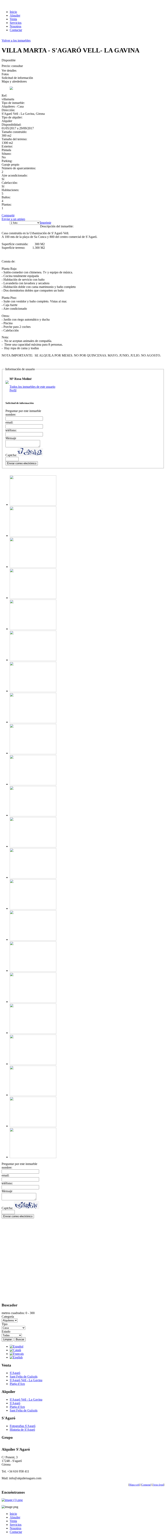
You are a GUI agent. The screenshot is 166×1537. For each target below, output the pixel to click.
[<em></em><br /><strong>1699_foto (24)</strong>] (33, 722)
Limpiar (7, 1339)
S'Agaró (15, 1373)
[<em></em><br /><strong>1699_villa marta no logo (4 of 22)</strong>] (33, 1001)
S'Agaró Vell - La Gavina (26, 1380)
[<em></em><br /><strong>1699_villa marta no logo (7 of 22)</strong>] (33, 1095)
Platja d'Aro (17, 1383)
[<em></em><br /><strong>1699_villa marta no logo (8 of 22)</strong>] (33, 1126)
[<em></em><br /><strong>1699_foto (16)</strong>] (33, 628)
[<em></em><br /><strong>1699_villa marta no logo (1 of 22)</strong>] (33, 939)
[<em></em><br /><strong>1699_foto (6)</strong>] (33, 815)
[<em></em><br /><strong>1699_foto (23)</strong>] (33, 691)
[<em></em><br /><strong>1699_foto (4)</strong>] (33, 784)
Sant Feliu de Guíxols (23, 1376)
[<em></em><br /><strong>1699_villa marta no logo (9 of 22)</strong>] (33, 1157)
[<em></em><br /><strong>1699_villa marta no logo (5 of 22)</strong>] (33, 1032)
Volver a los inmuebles (16, 40)
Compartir (8, 215)
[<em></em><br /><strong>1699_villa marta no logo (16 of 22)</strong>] (33, 970)
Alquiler (15, 15)
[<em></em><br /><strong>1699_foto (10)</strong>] (33, 535)
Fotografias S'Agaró (22, 1426)
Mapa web (134, 1484)
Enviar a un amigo (13, 219)
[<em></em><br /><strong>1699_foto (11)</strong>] (33, 566)
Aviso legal (158, 1484)
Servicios (15, 22)
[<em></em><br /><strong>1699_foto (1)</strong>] (33, 504)
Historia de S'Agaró (22, 1429)
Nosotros (15, 26)
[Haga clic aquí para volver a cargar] (30, 452)
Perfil (13, 390)
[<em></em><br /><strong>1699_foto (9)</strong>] (33, 908)
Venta (13, 19)
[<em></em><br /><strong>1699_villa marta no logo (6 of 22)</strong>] (33, 1063)
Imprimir (45, 222)
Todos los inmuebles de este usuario (32, 386)
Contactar (16, 30)
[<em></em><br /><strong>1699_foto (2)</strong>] (33, 660)
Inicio (13, 12)
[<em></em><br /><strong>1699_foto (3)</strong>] (33, 753)
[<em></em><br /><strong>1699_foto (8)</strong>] (33, 877)
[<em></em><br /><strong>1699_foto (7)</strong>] (33, 846)
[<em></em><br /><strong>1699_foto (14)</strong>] (33, 597)
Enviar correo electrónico (21, 463)
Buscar (20, 1339)
